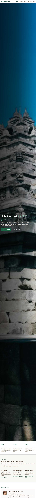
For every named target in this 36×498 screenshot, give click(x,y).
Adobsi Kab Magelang (5, 1)
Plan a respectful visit (4, 477)
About (34, 1)
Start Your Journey (6, 229)
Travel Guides (29, 1)
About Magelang (17, 229)
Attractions (21, 1)
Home (17, 1)
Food (25, 1)
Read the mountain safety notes (18, 476)
